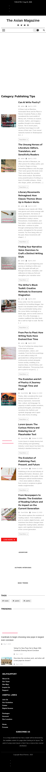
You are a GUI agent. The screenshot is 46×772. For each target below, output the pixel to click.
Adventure (23, 552)
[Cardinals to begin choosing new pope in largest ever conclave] (23, 623)
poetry (28, 601)
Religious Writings (10, 632)
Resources (6, 125)
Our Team (5, 681)
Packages (6, 713)
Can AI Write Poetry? (29, 102)
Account (5, 716)
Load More (8, 540)
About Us (5, 679)
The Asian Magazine (23, 20)
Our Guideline (7, 702)
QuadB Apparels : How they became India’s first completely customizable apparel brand (22, 52)
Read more (22, 139)
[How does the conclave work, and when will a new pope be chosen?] (6, 661)
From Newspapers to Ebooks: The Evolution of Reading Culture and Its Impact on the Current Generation (30, 502)
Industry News (7, 357)
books (6, 601)
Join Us (5, 699)
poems (17, 601)
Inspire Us (6, 687)
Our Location (7, 719)
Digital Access (7, 708)
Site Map (5, 684)
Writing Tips (6, 478)
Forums (5, 727)
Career (4, 705)
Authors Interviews (23, 567)
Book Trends (7, 167)
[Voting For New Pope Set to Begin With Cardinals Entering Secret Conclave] (6, 651)
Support (5, 690)
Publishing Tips (8, 122)
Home (4, 724)
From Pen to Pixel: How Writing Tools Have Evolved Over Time (30, 336)
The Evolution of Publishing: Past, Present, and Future (29, 461)
